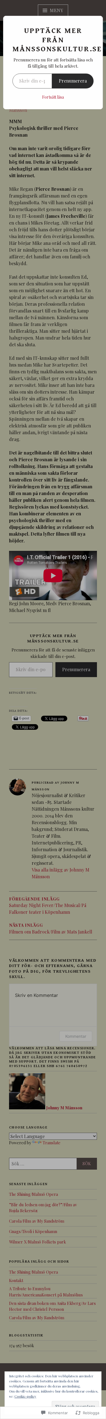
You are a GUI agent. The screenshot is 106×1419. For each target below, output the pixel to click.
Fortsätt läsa (53, 97)
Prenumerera (73, 81)
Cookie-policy (25, 1396)
